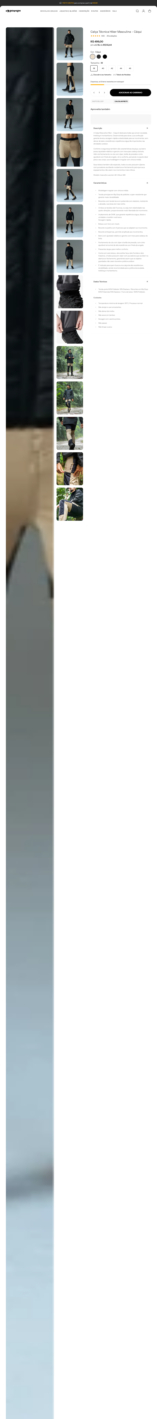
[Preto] (105, 57)
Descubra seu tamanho (102, 75)
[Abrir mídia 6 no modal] (70, 185)
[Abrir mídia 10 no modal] (70, 327)
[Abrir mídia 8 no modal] (70, 256)
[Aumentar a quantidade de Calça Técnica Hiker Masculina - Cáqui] (105, 92)
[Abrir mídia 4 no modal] (70, 114)
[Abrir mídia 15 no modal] (70, 504)
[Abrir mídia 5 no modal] (70, 150)
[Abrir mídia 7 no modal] (70, 220)
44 (121, 68)
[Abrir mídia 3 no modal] (70, 79)
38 (94, 68)
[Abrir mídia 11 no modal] (70, 362)
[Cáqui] (93, 57)
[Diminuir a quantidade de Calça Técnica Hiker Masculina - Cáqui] (93, 92)
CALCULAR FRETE (121, 101)
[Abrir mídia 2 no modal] (70, 43)
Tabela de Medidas (123, 75)
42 (112, 68)
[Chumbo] (99, 57)
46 (130, 68)
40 (103, 68)
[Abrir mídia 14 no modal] (70, 468)
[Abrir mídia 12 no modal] (70, 397)
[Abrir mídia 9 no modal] (70, 291)
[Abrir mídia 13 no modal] (70, 433)
